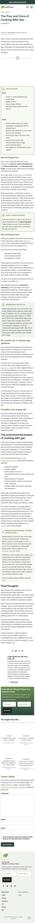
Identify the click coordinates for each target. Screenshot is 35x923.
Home (2, 12)
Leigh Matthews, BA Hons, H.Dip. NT (17, 32)
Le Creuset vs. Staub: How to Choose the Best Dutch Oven (26, 763)
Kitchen (7, 12)
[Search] (27, 7)
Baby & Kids (5, 892)
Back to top (29, 920)
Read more (14, 682)
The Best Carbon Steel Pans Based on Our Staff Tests (8, 763)
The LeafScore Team (10, 742)
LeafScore (7, 7)
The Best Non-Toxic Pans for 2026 (9, 739)
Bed (3, 910)
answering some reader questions (13, 787)
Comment (5, 793)
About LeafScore (23, 892)
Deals (19, 895)
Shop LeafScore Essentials (17, 2)
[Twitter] (8, 886)
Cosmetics (5, 901)
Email (3, 828)
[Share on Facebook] (12, 651)
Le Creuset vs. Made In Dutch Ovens (26, 739)
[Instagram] (11, 886)
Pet (3, 904)
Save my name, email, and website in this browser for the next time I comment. (18, 838)
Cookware (26, 735)
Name (3, 819)
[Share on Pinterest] (19, 651)
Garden (4, 907)
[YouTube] (15, 886)
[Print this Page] (22, 651)
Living (3, 895)
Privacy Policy (29, 917)
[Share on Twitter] (16, 651)
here (17, 281)
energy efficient (18, 175)
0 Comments (5, 23)
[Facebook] (4, 886)
